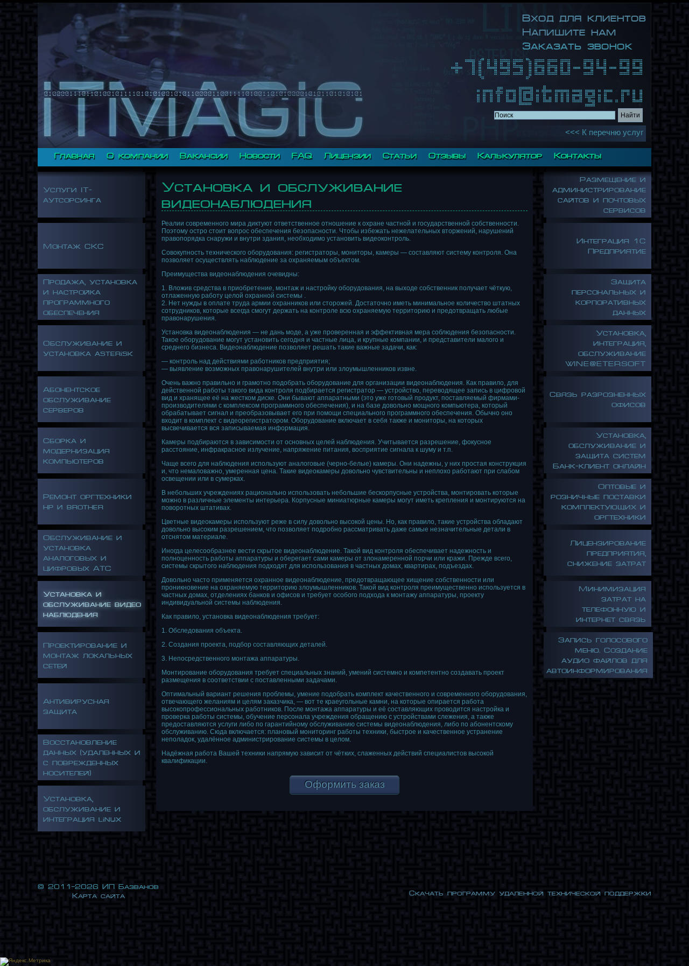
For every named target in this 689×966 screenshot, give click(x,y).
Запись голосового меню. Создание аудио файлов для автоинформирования (597, 653)
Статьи (400, 154)
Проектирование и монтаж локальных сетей (87, 654)
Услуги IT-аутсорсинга (72, 193)
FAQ (302, 154)
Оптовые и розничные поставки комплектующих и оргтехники (598, 500)
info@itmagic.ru (559, 94)
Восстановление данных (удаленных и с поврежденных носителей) (91, 756)
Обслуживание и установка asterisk (88, 347)
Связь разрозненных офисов (598, 398)
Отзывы (447, 154)
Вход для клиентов (584, 16)
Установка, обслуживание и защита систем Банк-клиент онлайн (599, 449)
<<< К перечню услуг (604, 132)
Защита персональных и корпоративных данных (609, 295)
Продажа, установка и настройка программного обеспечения (90, 295)
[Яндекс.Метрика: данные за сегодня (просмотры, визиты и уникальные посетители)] (25, 961)
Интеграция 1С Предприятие (611, 244)
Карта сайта (98, 894)
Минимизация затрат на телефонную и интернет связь (611, 602)
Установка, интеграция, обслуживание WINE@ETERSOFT (605, 346)
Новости (260, 154)
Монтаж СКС (73, 245)
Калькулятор (509, 154)
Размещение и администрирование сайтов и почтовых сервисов (599, 193)
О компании (137, 154)
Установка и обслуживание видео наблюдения (92, 602)
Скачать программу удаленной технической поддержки (530, 892)
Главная (74, 154)
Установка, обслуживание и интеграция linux (82, 807)
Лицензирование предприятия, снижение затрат (606, 551)
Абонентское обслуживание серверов (77, 398)
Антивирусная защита (76, 705)
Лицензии (347, 154)
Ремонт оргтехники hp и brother (87, 500)
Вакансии (204, 154)
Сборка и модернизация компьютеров (76, 449)
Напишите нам (569, 30)
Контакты (577, 154)
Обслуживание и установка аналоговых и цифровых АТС (82, 551)
